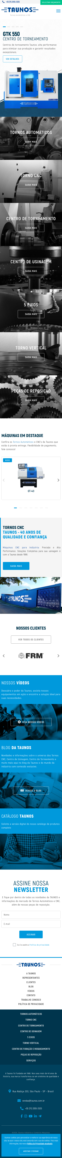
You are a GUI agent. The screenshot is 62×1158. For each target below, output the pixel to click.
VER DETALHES (12, 59)
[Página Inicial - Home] (31, 964)
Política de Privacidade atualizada (39, 1143)
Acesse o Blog (33, 790)
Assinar (31, 934)
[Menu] (58, 11)
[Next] (58, 480)
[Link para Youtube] (31, 1116)
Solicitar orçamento (51, 2)
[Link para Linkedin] (35, 1116)
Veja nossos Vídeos (33, 722)
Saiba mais (16, 565)
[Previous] (3, 655)
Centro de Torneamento (41, 759)
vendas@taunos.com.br (33, 1100)
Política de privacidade (39, 945)
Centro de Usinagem (17, 759)
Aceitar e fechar (31, 1151)
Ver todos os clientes (31, 639)
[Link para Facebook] (22, 1116)
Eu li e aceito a (33, 945)
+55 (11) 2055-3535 (13, 2)
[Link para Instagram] (25, 1116)
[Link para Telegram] (40, 1116)
